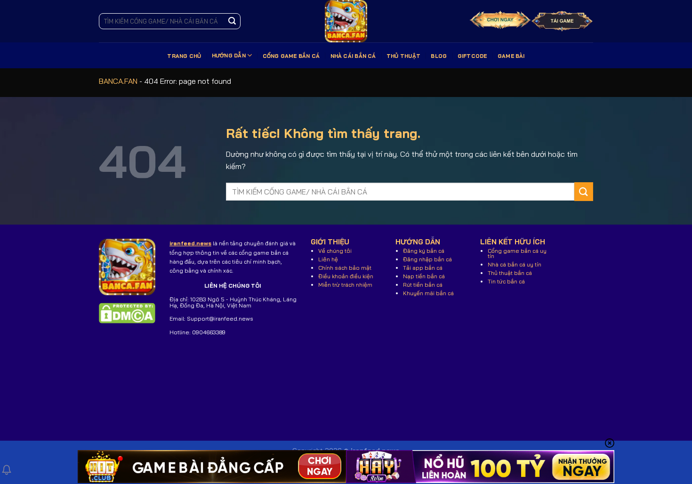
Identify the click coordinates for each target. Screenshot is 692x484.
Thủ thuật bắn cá (510, 272)
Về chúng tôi (335, 250)
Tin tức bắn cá (506, 281)
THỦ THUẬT (403, 56)
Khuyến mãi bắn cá (428, 293)
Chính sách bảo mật (344, 267)
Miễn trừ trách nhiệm (345, 284)
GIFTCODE (472, 56)
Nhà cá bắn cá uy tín (514, 264)
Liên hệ (328, 259)
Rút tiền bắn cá (423, 284)
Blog (439, 56)
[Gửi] (232, 21)
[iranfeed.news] (346, 21)
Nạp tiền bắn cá (424, 276)
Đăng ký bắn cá (423, 250)
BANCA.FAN (118, 81)
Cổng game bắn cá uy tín (517, 253)
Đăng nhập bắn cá (427, 259)
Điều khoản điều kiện (345, 276)
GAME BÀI (511, 56)
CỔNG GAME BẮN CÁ (291, 56)
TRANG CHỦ (184, 56)
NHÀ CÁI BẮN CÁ (353, 56)
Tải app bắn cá (423, 267)
